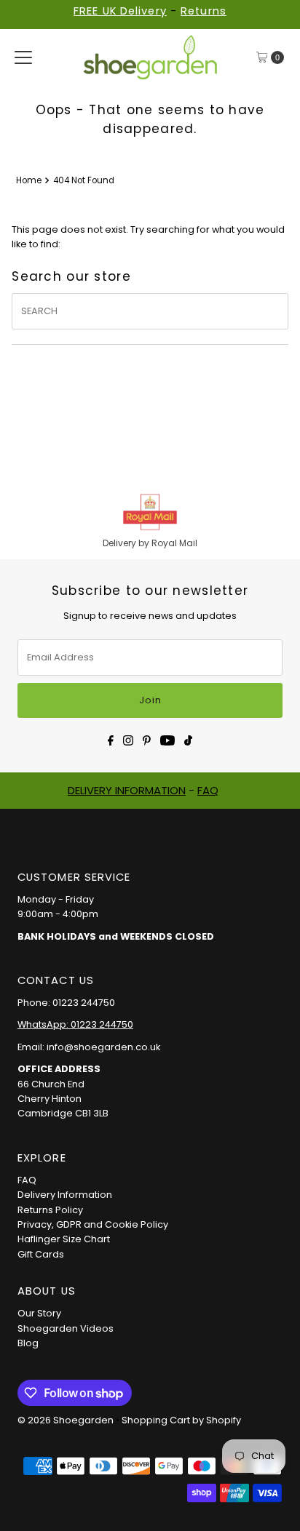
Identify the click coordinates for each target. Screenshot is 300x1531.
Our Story (39, 1313)
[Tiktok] (188, 739)
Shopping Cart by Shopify (181, 1420)
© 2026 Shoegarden (65, 1420)
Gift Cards (40, 1254)
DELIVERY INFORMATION (127, 790)
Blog (28, 1343)
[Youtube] (167, 739)
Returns (203, 11)
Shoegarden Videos (65, 1328)
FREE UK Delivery (120, 11)
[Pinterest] (147, 739)
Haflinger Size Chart (63, 1239)
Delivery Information (64, 1194)
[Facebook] (111, 739)
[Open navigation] (23, 57)
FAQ (207, 790)
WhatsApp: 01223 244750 (75, 1024)
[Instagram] (128, 739)
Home (29, 180)
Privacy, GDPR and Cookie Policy (92, 1224)
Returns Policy (50, 1210)
